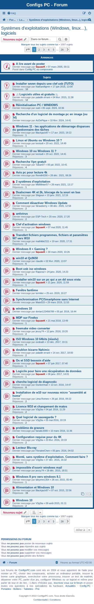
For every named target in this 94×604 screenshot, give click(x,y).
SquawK (40, 66)
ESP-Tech (41, 216)
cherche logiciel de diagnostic (36, 381)
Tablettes (28, 589)
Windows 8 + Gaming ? (32, 249)
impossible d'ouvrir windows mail (39, 467)
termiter (40, 293)
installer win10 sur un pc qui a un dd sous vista (48, 279)
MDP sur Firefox (27, 317)
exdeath (40, 342)
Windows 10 (24, 500)
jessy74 (40, 331)
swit (38, 108)
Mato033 (40, 302)
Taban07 (40, 164)
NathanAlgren (43, 86)
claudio (39, 261)
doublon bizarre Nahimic (33, 349)
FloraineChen (43, 450)
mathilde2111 (42, 241)
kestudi (39, 143)
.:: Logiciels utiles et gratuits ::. (37, 94)
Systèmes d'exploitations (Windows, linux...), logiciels (44, 31)
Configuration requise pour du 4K (38, 437)
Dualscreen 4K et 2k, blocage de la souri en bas (48, 192)
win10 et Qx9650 (27, 258)
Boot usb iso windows (31, 268)
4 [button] (48, 49)
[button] (27, 49)
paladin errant (43, 97)
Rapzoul (40, 271)
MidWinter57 (42, 184)
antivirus (22, 213)
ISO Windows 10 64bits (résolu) (37, 339)
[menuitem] (11, 13)
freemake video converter (33, 328)
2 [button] (39, 49)
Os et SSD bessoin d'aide (33, 360)
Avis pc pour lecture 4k (31, 172)
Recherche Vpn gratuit (31, 161)
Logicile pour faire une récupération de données (48, 371)
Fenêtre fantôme (27, 290)
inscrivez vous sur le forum (68, 583)
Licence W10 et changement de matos (41, 406)
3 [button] (44, 49)
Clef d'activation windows (33, 224)
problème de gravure (30, 427)
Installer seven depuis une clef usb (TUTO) (44, 83)
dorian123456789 (45, 311)
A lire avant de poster (30, 63)
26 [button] (62, 49)
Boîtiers (17, 589)
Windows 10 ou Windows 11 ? (36, 151)
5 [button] (53, 49)
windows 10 (24, 308)
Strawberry (41, 206)
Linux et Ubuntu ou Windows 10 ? (39, 140)
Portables (6, 589)
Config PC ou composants (39, 69)
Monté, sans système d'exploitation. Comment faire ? (52, 457)
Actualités (70, 586)
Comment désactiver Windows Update (41, 203)
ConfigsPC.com (27, 570)
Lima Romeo (42, 398)
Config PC (85, 586)
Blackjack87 (42, 132)
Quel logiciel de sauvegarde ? (36, 417)
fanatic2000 (42, 430)
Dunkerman (42, 384)
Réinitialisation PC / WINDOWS (37, 105)
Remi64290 (42, 175)
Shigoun (40, 195)
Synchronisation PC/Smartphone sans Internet (47, 299)
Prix (37, 589)
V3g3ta (39, 409)
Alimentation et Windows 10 (35, 487)
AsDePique (41, 120)
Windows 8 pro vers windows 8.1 (38, 476)
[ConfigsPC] (4, 19)
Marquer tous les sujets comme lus (39, 44)
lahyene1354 (42, 479)
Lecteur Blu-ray (26, 447)
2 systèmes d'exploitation (33, 181)
